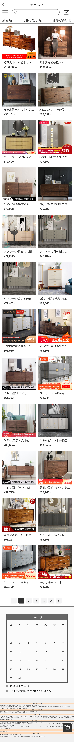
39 (51, 600)
